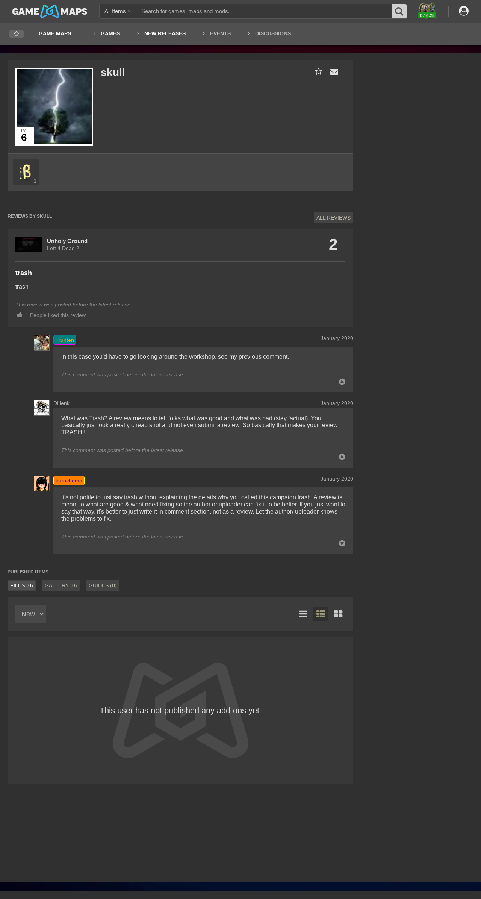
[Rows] (320, 614)
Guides (103, 585)
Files (21, 585)
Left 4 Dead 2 (63, 248)
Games (110, 33)
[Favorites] (16, 34)
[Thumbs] (338, 614)
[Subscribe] (317, 72)
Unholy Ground (67, 241)
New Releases (165, 33)
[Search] (399, 11)
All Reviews (333, 218)
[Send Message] (332, 72)
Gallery (61, 585)
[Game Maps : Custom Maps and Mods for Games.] (50, 11)
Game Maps (55, 33)
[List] (303, 614)
